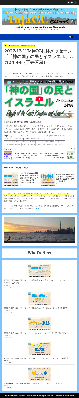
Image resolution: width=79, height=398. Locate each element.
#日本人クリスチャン (28, 144)
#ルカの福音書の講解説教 (12, 144)
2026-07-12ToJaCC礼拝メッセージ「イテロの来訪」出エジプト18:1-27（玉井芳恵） (35, 333)
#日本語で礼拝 (41, 144)
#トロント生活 (59, 142)
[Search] (75, 37)
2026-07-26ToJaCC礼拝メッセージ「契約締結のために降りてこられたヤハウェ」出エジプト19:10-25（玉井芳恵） (29, 177)
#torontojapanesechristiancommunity (37, 136)
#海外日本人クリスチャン (55, 144)
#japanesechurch (14, 136)
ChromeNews (59, 395)
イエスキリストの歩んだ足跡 (28, 45)
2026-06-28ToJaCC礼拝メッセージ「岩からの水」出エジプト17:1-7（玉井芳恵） (34, 383)
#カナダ (27, 139)
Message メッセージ (14, 45)
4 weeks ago (24, 185)
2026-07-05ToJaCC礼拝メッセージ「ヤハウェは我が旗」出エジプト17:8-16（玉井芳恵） (37, 358)
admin (6, 67)
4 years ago (13, 67)
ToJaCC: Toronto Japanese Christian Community (39, 26)
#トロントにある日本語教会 (45, 142)
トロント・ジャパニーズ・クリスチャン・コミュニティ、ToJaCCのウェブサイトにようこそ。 (37, 193)
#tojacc (23, 136)
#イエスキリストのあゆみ (58, 136)
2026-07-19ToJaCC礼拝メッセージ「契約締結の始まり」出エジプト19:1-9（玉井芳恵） (36, 308)
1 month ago (61, 184)
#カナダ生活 (35, 139)
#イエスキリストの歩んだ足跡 (14, 139)
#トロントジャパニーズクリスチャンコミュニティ (20, 142)
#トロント (44, 139)
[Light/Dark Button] (71, 37)
